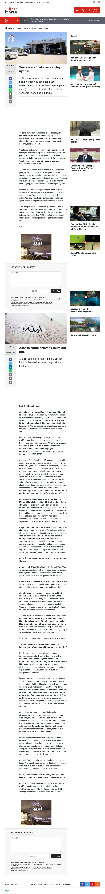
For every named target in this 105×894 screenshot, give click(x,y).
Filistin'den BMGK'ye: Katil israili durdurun (45, 20)
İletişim (46, 884)
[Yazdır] (10, 97)
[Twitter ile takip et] (87, 884)
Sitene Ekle (46, 2)
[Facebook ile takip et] (82, 884)
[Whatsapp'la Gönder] (10, 90)
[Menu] (77, 10)
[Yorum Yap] (10, 101)
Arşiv (38, 2)
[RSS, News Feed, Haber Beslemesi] (97, 884)
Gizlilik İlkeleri (55, 884)
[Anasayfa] (6, 2)
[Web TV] (94, 2)
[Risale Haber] (11, 10)
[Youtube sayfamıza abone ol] (92, 884)
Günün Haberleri (30, 2)
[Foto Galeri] (99, 2)
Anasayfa (32, 884)
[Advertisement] (43, 114)
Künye (40, 884)
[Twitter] (10, 82)
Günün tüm (93, 20)
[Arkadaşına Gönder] (10, 94)
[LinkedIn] (10, 86)
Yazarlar (12, 2)
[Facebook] (10, 78)
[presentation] (12, 20)
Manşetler (20, 2)
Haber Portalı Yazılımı (15, 891)
